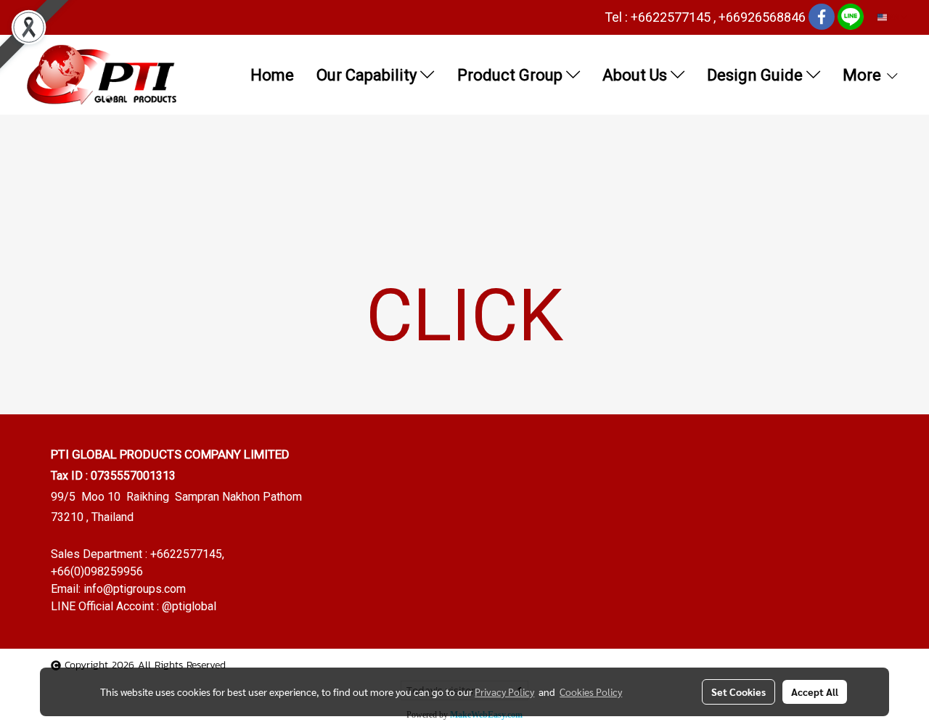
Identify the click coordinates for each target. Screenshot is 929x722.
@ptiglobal (189, 606)
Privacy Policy (504, 691)
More (864, 75)
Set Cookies (738, 691)
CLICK (464, 315)
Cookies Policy (591, 691)
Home (272, 75)
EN (894, 17)
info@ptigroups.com (134, 589)
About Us (636, 75)
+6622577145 (186, 554)
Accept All (814, 691)
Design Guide (756, 75)
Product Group (511, 75)
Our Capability (368, 75)
